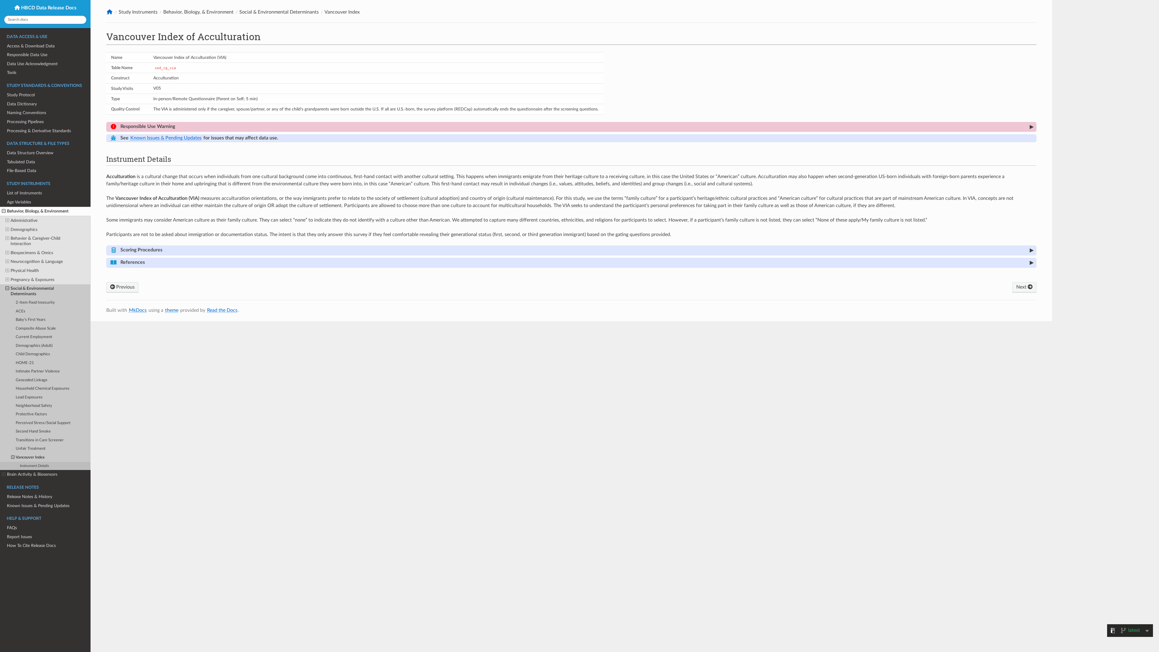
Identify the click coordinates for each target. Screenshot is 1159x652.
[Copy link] (182, 126)
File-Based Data (21, 170)
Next (1022, 287)
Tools (11, 72)
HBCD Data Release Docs (48, 7)
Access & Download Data (31, 46)
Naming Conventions (26, 112)
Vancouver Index (30, 457)
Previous (125, 287)
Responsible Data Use (27, 55)
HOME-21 (25, 363)
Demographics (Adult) (34, 346)
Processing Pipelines (25, 122)
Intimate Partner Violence (38, 371)
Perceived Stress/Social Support (43, 423)
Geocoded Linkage (31, 380)
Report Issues (19, 537)
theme (171, 310)
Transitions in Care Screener (40, 440)
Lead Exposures (29, 397)
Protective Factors (31, 414)
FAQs (12, 528)
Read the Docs (222, 310)
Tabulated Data (21, 162)
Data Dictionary (22, 104)
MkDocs (138, 310)
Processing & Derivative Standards (39, 131)
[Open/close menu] (4, 211)
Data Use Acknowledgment (32, 64)
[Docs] (109, 11)
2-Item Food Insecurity (35, 303)
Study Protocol (21, 95)
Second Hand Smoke (33, 431)
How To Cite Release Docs (31, 545)
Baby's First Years (31, 320)
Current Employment (34, 337)
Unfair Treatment (31, 449)
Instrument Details (34, 466)
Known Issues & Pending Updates (38, 505)
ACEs (20, 311)
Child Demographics (33, 354)
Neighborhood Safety (34, 406)
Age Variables (19, 202)
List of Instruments (24, 193)
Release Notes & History (29, 496)
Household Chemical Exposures (42, 389)
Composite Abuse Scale (36, 329)
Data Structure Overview (30, 153)
